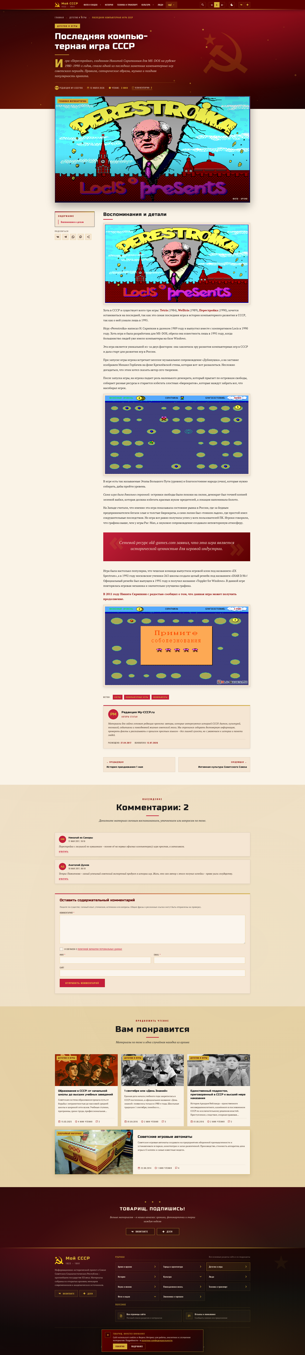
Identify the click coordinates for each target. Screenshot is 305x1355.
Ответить (63, 851)
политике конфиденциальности (157, 1340)
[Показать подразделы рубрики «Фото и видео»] (100, 5)
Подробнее (137, 1346)
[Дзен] (247, 4)
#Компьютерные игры (137, 697)
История (109, 4)
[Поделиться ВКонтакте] (58, 237)
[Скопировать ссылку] (88, 237)
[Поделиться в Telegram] (65, 237)
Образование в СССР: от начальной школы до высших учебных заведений (85, 1092)
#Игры (117, 697)
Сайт (62, 967)
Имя (62, 954)
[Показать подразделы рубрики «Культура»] (153, 5)
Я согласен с (93, 949)
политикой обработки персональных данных (100, 949)
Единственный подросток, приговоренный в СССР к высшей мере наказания (217, 1094)
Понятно (120, 1346)
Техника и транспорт (127, 4)
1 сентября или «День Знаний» (145, 1091)
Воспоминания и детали (72, 222)
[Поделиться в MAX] (81, 237)
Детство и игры (78, 17)
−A (211, 4)
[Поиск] (202, 4)
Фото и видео (91, 4)
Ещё (170, 4)
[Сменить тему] (231, 4)
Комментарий (67, 912)
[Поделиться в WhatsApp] (73, 237)
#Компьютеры (160, 697)
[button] (152, 149)
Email (157, 954)
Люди (160, 4)
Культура (146, 4)
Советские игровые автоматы (165, 1137)
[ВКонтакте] (241, 4)
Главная (59, 17)
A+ (222, 4)
